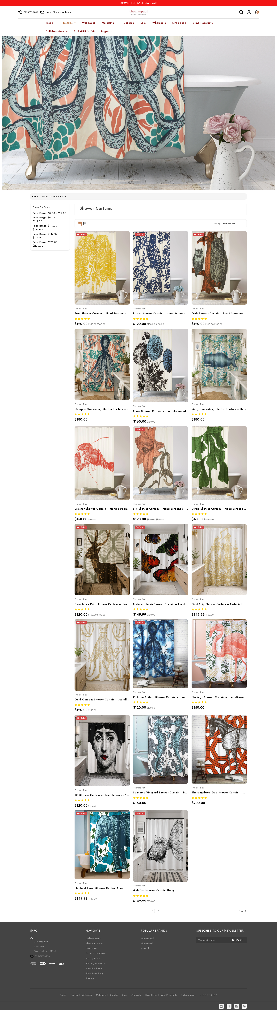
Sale (143, 23)
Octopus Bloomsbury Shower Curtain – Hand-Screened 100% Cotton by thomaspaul (102, 409)
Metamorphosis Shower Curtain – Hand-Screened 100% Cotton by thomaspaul (160, 604)
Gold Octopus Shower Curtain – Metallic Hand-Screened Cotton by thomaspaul (102, 699)
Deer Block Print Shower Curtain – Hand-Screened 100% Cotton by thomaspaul (102, 604)
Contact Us (91, 948)
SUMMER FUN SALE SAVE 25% (138, 3)
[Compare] (105, 261)
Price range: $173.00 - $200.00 (46, 244)
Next (241, 911)
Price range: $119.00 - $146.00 (46, 227)
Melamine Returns (95, 968)
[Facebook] (236, 1006)
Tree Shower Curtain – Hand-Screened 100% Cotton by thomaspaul (102, 313)
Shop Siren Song (94, 973)
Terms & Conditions (96, 953)
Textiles (68, 23)
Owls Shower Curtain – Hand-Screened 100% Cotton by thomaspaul (219, 313)
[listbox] (233, 223)
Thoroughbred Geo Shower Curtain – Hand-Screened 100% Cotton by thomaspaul (219, 792)
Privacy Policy (93, 958)
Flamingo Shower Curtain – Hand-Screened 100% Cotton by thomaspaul (219, 697)
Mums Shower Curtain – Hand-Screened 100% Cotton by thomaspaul (160, 411)
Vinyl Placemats (203, 23)
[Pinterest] (244, 1006)
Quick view (98, 261)
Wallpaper (88, 23)
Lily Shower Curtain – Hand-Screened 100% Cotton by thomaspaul (160, 509)
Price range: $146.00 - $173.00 (46, 235)
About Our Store (94, 943)
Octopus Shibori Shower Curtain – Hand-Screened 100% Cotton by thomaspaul (160, 697)
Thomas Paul (147, 938)
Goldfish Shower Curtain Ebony (154, 890)
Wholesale (159, 23)
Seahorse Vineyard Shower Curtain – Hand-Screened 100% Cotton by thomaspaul (160, 792)
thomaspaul (147, 943)
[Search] (241, 12)
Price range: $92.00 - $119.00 (45, 219)
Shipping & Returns (95, 963)
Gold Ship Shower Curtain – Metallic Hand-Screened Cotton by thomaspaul (219, 604)
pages (105, 31)
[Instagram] (221, 1006)
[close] (274, 3)
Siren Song (179, 23)
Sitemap (90, 978)
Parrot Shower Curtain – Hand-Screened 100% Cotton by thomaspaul (160, 313)
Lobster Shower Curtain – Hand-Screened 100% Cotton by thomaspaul (102, 509)
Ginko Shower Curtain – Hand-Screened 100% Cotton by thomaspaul (219, 509)
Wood (49, 23)
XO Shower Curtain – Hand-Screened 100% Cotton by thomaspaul (102, 795)
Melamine (108, 23)
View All (145, 948)
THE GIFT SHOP (84, 31)
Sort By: (217, 223)
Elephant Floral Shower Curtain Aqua (99, 888)
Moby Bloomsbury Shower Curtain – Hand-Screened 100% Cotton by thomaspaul (219, 409)
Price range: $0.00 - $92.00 (49, 213)
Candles (128, 23)
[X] (229, 1006)
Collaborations (55, 31)
